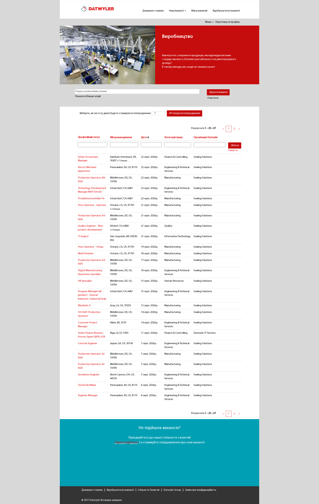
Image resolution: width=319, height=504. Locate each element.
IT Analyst (83, 236)
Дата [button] (144, 137)
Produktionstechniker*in (91, 198)
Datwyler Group (172, 490)
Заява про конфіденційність (200, 490)
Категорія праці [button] (173, 137)
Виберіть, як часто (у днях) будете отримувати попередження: (115, 113)
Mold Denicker (86, 253)
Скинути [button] (233, 150)
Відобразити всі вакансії (226, 10)
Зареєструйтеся (126, 442)
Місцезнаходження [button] (121, 137)
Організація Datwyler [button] (206, 137)
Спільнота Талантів (149, 490)
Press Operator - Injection (92, 205)
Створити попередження (185, 113)
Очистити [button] (212, 98)
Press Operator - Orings (90, 247)
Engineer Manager (88, 395)
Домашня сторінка (153, 10)
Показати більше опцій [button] (88, 96)
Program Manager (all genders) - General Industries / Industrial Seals (92, 295)
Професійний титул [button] (89, 137)
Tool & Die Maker (87, 385)
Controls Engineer (87, 343)
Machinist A (84, 305)
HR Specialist (85, 281)
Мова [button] (208, 22)
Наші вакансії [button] (176, 10)
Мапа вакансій (199, 10)
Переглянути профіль (227, 22)
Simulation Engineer (89, 374)
